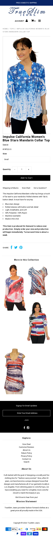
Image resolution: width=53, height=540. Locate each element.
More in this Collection (26, 260)
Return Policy (26, 453)
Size (5, 154)
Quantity (7, 169)
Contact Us (26, 459)
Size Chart (26, 188)
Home (5, 29)
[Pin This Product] (20, 248)
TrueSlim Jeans (33, 523)
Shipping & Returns (11, 188)
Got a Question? (40, 188)
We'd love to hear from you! (26, 497)
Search (26, 462)
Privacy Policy (26, 456)
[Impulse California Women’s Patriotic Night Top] (14, 310)
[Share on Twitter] (16, 248)
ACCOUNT (19, 21)
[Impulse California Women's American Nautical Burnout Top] (38, 297)
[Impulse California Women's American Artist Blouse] (38, 343)
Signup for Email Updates (26, 406)
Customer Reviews (26, 447)
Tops (12, 29)
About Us (26, 450)
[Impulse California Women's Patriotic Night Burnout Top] (14, 394)
